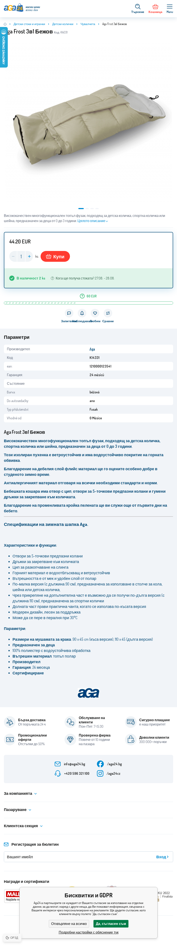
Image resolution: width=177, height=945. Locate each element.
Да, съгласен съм (111, 924)
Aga (92, 349)
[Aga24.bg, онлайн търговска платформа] (5, 24)
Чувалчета (88, 24)
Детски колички (62, 24)
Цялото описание (91, 221)
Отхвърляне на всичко (69, 924)
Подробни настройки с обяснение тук (89, 932)
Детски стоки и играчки (29, 24)
